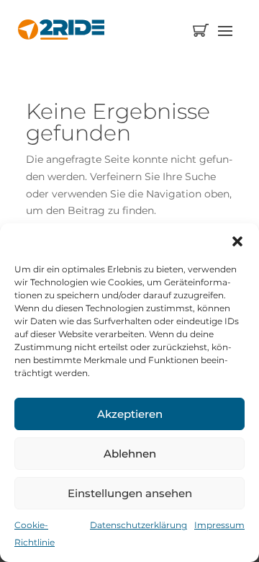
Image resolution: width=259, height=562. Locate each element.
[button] (237, 241)
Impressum (219, 524)
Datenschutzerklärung (138, 524)
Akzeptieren (130, 414)
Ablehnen (130, 453)
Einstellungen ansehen (130, 493)
